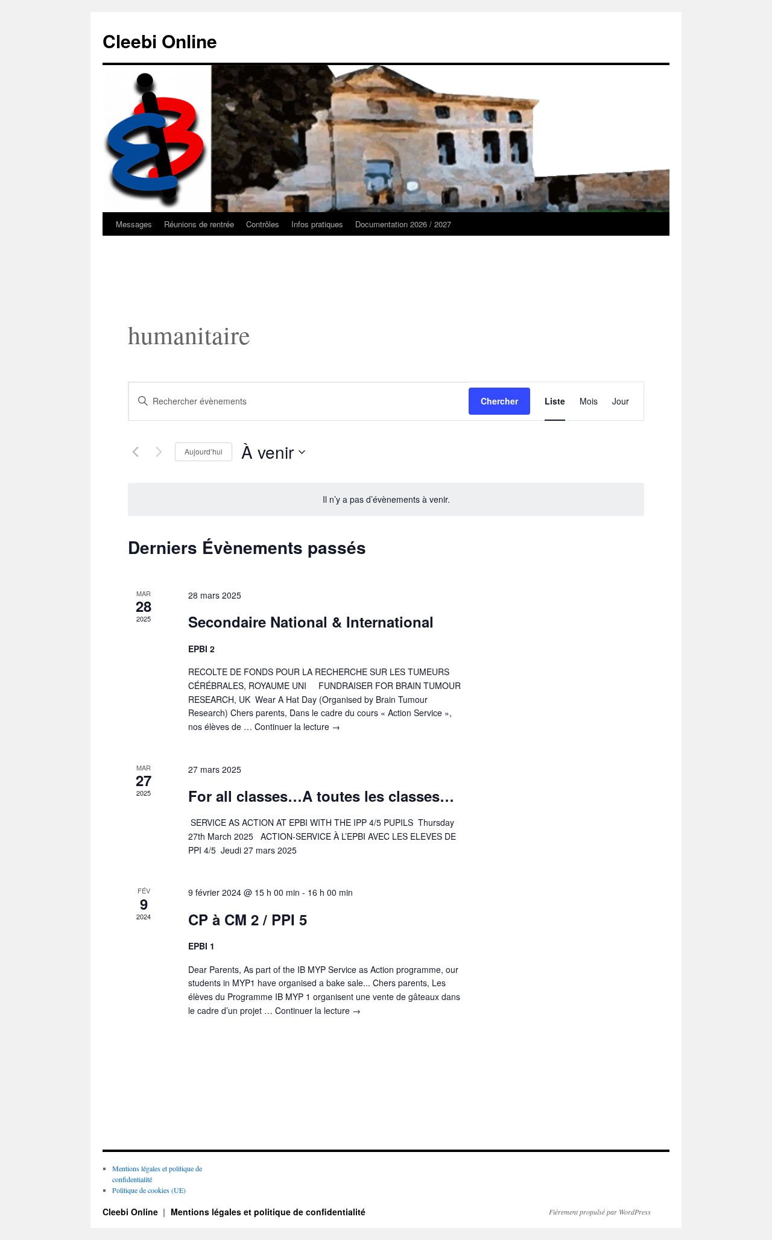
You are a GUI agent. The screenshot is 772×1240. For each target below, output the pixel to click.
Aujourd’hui (204, 451)
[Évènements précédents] (135, 452)
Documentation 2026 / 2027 (403, 224)
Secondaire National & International (311, 621)
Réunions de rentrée (199, 224)
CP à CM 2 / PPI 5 (247, 919)
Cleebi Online (160, 41)
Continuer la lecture (297, 726)
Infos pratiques (317, 224)
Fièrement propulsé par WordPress (600, 1211)
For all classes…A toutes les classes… (321, 795)
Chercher (499, 401)
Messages (134, 224)
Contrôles (262, 224)
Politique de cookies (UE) (149, 1190)
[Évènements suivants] (158, 452)
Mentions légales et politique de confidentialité (268, 1212)
